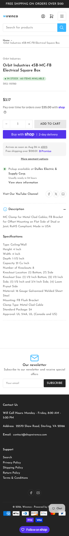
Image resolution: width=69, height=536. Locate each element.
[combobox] (34, 27)
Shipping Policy (13, 467)
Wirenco (27, 507)
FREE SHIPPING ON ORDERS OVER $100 (34, 4)
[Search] (62, 28)
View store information (23, 182)
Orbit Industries (12, 59)
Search (7, 457)
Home (6, 40)
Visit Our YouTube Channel (20, 194)
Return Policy (11, 473)
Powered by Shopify (45, 507)
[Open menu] (62, 16)
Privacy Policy (12, 462)
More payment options (34, 158)
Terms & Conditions (15, 478)
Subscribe (54, 383)
